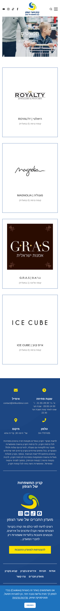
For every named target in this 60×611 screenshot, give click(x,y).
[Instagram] (20, 513)
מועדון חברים (36, 576)
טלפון (44, 428)
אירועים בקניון (28, 571)
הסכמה (30, 605)
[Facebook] (39, 513)
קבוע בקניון (11, 571)
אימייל (16, 398)
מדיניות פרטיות (20, 597)
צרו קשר (21, 576)
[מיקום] (16, 420)
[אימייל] (16, 390)
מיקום (16, 428)
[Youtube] (26, 513)
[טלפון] (44, 420)
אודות (52, 571)
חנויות (42, 571)
